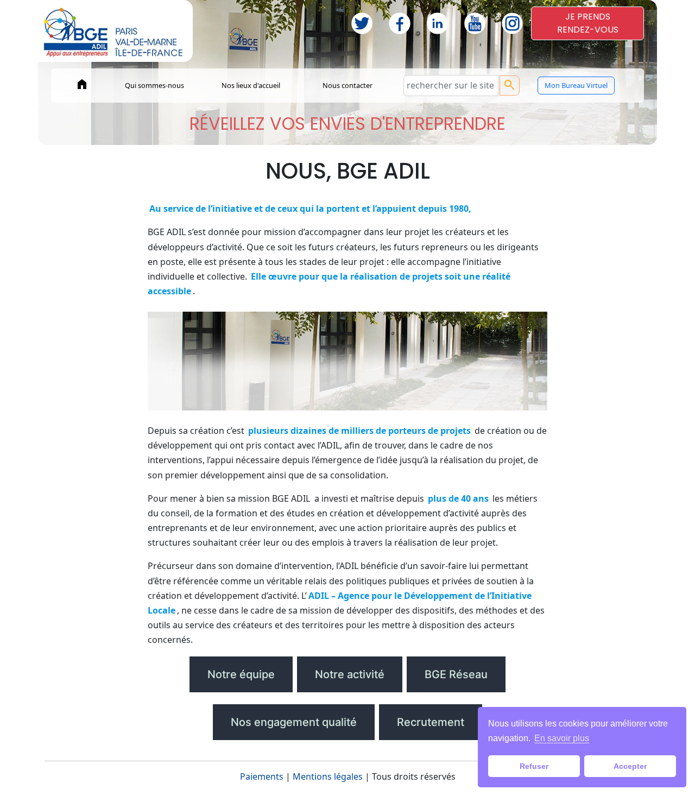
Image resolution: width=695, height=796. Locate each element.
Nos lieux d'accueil (251, 85)
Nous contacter (347, 85)
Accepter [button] (630, 766)
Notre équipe (241, 674)
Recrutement (430, 722)
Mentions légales (328, 776)
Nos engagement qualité (294, 722)
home (82, 84)
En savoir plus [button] (561, 738)
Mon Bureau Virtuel (576, 85)
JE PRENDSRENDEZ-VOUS (587, 23)
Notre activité (349, 674)
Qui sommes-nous (154, 85)
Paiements (261, 776)
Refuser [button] (534, 766)
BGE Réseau (456, 674)
